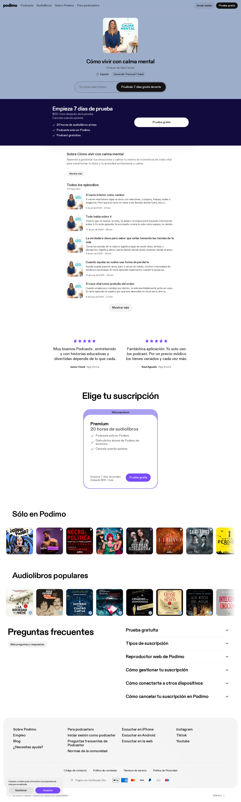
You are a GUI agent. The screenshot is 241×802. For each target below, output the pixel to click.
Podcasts (26, 5)
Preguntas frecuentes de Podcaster (88, 743)
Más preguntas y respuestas (27, 644)
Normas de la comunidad (87, 751)
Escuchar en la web (137, 741)
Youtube (183, 741)
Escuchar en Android (138, 735)
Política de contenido (105, 770)
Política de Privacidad (165, 770)
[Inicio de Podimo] (10, 5)
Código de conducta (75, 770)
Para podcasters (88, 5)
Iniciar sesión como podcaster (92, 735)
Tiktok (181, 735)
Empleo (19, 735)
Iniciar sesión (204, 5)
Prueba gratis (227, 5)
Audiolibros (44, 5)
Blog (16, 741)
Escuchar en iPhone (138, 729)
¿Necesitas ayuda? (28, 747)
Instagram (184, 729)
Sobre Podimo (64, 5)
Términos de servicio (135, 770)
